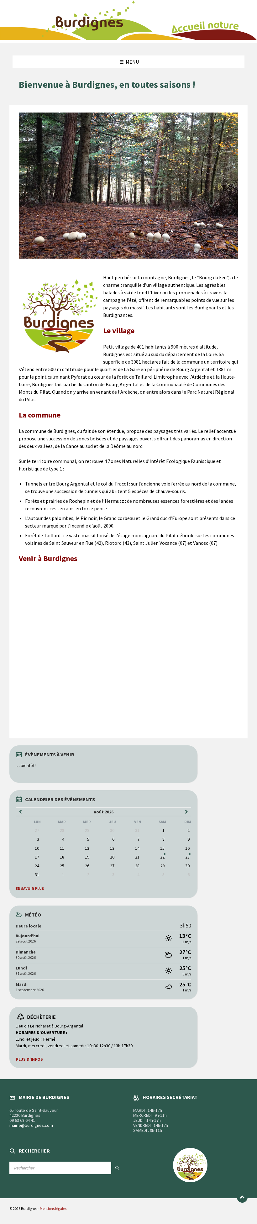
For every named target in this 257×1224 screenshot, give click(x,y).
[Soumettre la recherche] (117, 1168)
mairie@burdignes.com (31, 1125)
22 (162, 857)
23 (187, 857)
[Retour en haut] (242, 1197)
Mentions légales (53, 1208)
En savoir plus (30, 888)
